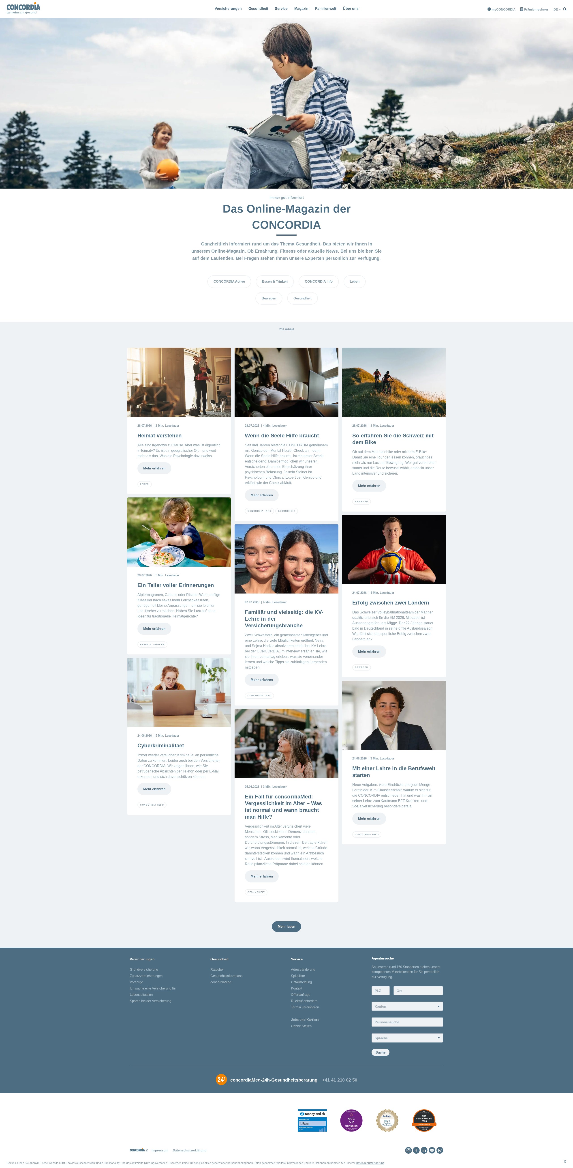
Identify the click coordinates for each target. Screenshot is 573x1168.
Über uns (351, 9)
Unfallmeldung (301, 982)
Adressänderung (303, 969)
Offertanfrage (300, 994)
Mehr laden (286, 926)
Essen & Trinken (275, 281)
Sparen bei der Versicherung (150, 1001)
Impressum (160, 1150)
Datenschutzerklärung (370, 1163)
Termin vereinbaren (305, 1007)
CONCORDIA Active (229, 281)
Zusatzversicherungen (146, 976)
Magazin (301, 9)
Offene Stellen (301, 1026)
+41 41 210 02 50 (339, 1080)
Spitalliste (298, 976)
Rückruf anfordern (304, 1001)
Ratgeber (217, 969)
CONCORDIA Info (319, 281)
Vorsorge (136, 982)
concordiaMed (220, 982)
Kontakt (296, 988)
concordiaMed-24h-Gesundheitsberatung (273, 1080)
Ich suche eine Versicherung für (153, 988)
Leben (354, 281)
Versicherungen (228, 9)
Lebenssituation (141, 994)
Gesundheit (258, 9)
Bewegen (269, 298)
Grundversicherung (144, 969)
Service (281, 9)
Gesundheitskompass (226, 976)
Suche (380, 1052)
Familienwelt (325, 9)
